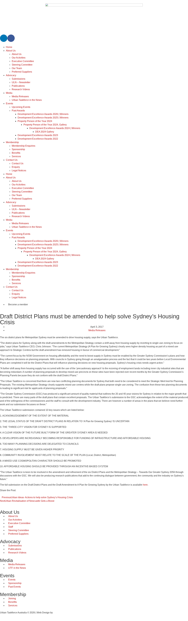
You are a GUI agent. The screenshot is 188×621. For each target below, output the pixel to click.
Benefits (16, 153)
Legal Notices (19, 170)
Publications (18, 86)
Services (16, 156)
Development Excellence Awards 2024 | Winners (54, 128)
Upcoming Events (21, 107)
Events (9, 103)
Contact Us (11, 160)
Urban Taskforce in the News (27, 100)
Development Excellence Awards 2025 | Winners (43, 117)
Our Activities (18, 57)
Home (9, 47)
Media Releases (20, 96)
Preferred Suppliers (22, 72)
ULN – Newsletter (21, 82)
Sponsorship (18, 149)
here (145, 484)
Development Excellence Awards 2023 (38, 135)
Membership (12, 142)
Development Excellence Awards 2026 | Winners (43, 114)
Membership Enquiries (23, 146)
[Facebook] (11, 38)
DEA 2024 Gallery (44, 131)
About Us (11, 50)
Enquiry (16, 167)
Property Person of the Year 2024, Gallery (45, 124)
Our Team (17, 68)
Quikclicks (58, 612)
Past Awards (18, 110)
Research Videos (21, 89)
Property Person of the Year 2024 (35, 121)
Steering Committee (22, 64)
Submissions (18, 79)
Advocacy (11, 75)
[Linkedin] (3, 38)
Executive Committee (23, 61)
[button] (1, 494)
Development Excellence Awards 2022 (38, 139)
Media (9, 93)
